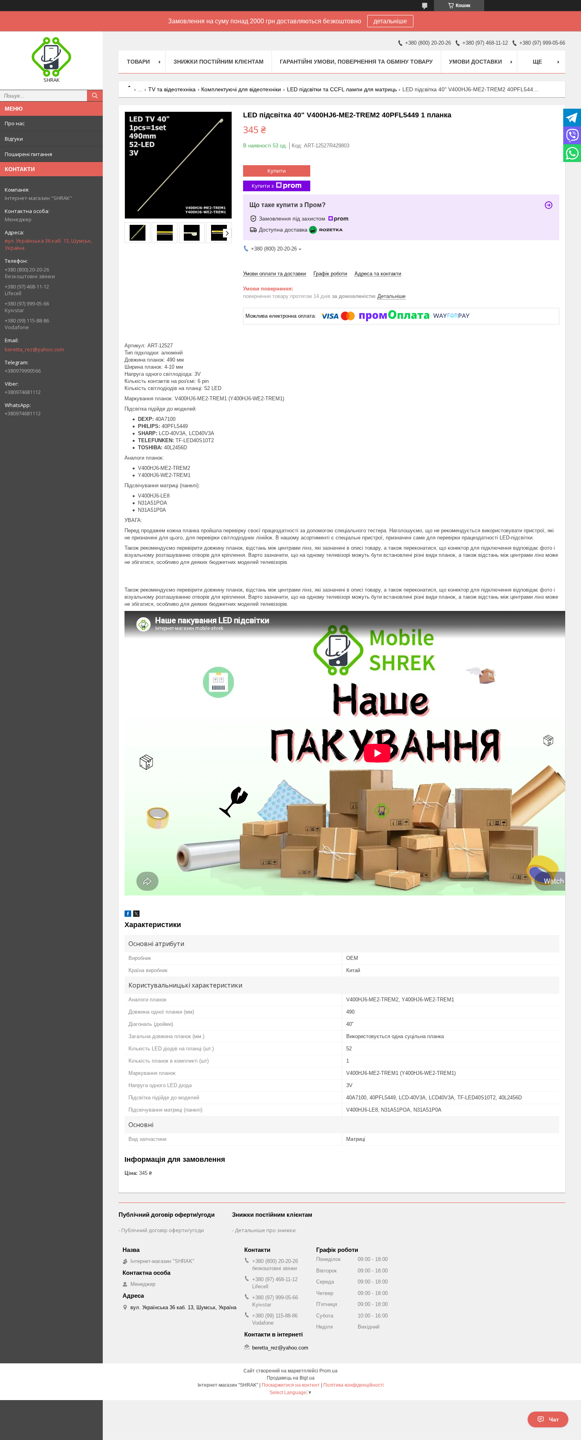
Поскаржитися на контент (291, 1385)
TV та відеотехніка (172, 89)
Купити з (263, 185)
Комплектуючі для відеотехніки (241, 89)
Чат (554, 1419)
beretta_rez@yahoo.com (34, 349)
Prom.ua (328, 1371)
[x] (136, 915)
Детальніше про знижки (265, 1230)
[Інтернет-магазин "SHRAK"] (51, 57)
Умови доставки (475, 61)
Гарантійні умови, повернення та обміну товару (356, 61)
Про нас (15, 123)
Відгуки (14, 138)
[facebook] (127, 915)
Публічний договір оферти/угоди (162, 1230)
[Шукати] (95, 96)
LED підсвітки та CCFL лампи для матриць (342, 89)
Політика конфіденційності (353, 1385)
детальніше (390, 21)
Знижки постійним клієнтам (219, 61)
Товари (138, 61)
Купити (277, 170)
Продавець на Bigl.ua (291, 1378)
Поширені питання (28, 154)
